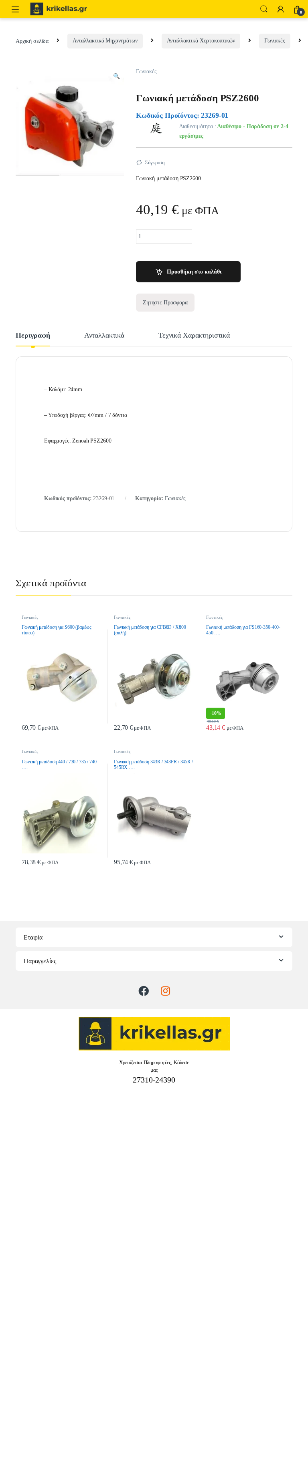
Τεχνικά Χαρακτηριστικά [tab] (194, 335)
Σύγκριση (155, 162)
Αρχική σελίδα (32, 41)
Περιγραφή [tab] (33, 335)
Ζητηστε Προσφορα (165, 303)
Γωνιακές (274, 41)
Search (263, 9)
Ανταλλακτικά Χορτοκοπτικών (201, 41)
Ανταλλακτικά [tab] (104, 335)
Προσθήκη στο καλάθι (194, 272)
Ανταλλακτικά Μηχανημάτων (105, 41)
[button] (116, 76)
